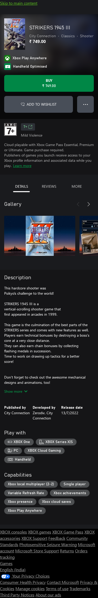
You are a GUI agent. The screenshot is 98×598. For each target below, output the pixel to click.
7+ (25, 127)
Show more (13, 391)
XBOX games (39, 532)
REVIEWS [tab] (49, 186)
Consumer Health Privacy (23, 582)
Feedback (56, 538)
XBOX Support (34, 538)
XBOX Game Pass (67, 532)
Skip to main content (18, 3)
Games (6, 563)
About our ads (48, 594)
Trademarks (80, 588)
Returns (67, 550)
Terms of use (57, 588)
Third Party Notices (17, 594)
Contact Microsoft (63, 582)
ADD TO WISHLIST (41, 104)
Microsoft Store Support (37, 550)
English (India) (13, 569)
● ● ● (85, 104)
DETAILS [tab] (21, 186)
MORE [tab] (77, 186)
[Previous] (78, 204)
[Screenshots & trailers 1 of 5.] (39, 235)
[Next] (88, 204)
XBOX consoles (13, 532)
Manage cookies (30, 588)
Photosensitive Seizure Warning (48, 544)
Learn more (22, 165)
